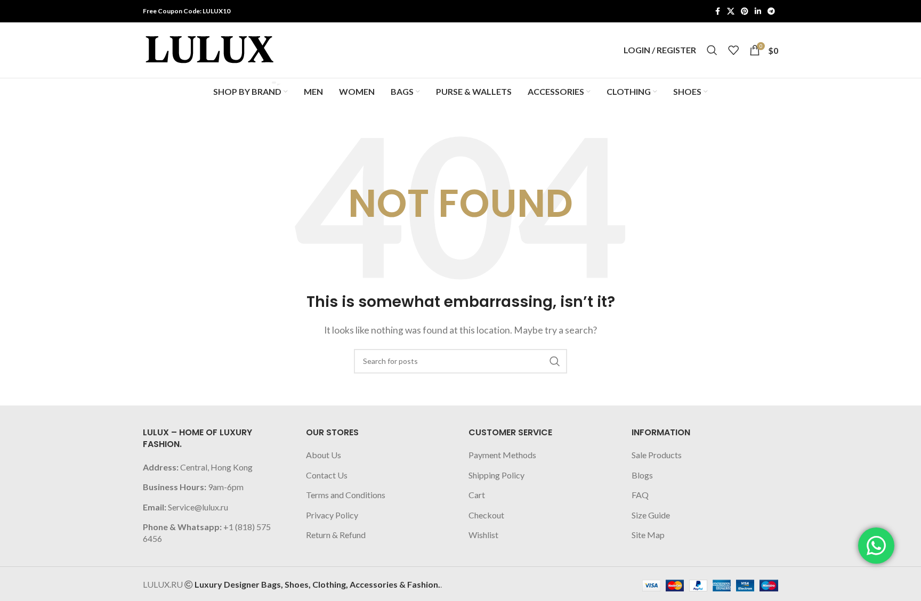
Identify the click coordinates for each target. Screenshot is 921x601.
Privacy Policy (332, 515)
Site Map (648, 535)
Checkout (486, 515)
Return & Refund (336, 535)
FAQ (640, 495)
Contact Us (327, 475)
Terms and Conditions (345, 495)
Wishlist (483, 535)
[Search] (712, 50)
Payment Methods (502, 455)
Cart (476, 495)
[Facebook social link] (717, 11)
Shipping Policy (496, 475)
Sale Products (657, 455)
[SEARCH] (555, 361)
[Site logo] (209, 49)
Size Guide (651, 515)
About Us (323, 455)
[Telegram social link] (771, 11)
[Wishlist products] (733, 50)
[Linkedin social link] (758, 11)
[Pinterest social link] (745, 11)
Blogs (642, 475)
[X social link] (731, 11)
